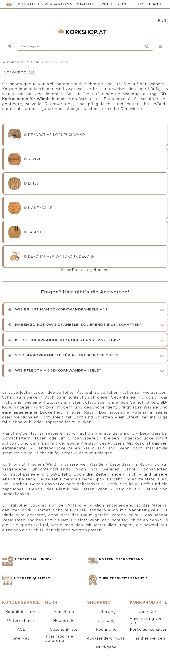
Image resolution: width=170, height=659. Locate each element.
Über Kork (149, 612)
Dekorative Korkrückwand (56, 135)
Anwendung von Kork (146, 621)
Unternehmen (21, 621)
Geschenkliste (64, 629)
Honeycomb (40, 208)
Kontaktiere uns (21, 612)
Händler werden (149, 638)
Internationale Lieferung (59, 638)
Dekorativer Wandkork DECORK (61, 256)
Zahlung (106, 621)
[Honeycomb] (14, 208)
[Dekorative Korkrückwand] (14, 135)
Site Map (21, 638)
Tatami (34, 232)
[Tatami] (14, 232)
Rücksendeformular (106, 638)
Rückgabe (106, 647)
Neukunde (64, 621)
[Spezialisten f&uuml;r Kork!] (85, 33)
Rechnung (106, 629)
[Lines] (14, 183)
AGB (21, 629)
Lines (33, 183)
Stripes (36, 159)
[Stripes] (14, 159)
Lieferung (106, 612)
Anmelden (64, 612)
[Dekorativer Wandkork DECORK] (14, 256)
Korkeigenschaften (149, 629)
